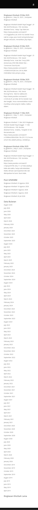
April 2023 (7, 335)
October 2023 (8, 315)
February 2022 (9, 380)
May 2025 (7, 254)
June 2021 (7, 406)
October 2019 (8, 471)
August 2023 (8, 322)
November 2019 (9, 468)
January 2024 (8, 306)
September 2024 (9, 279)
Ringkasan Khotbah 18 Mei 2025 (16, 79)
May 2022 (7, 370)
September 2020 (9, 435)
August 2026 (8, 205)
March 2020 (8, 455)
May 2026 (7, 214)
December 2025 (9, 231)
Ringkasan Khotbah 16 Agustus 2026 (16, 186)
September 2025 (9, 241)
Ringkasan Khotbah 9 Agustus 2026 (16, 190)
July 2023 (7, 325)
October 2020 (8, 432)
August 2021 (8, 400)
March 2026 (8, 221)
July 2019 (7, 481)
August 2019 (8, 478)
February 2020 (9, 458)
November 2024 (9, 273)
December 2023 (9, 309)
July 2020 (7, 442)
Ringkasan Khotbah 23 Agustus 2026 (16, 183)
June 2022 (7, 367)
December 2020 (9, 426)
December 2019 (9, 465)
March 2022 (8, 377)
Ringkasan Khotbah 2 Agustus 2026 (16, 193)
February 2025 (9, 263)
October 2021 (8, 393)
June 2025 (7, 250)
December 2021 (9, 387)
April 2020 (7, 452)
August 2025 (8, 244)
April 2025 (7, 257)
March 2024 (8, 299)
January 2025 (8, 266)
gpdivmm (9, 17)
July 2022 (7, 364)
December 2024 (9, 270)
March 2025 (8, 260)
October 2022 (8, 354)
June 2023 (7, 328)
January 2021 (8, 422)
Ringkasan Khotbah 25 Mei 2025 (16, 46)
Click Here (11, 499)
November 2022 (9, 351)
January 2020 (8, 461)
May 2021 (7, 409)
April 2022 (7, 374)
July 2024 (7, 286)
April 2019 (7, 491)
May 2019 (7, 487)
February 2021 (9, 419)
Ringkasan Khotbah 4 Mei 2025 (16, 146)
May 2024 (7, 293)
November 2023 (9, 312)
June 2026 (7, 211)
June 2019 (7, 484)
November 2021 (9, 390)
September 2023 (9, 318)
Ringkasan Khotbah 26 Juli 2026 (14, 196)
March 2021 (8, 416)
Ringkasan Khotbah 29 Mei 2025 (16, 15)
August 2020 (8, 439)
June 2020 (7, 445)
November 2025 (9, 234)
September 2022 (9, 357)
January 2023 (8, 344)
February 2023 (9, 341)
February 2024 (9, 302)
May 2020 (7, 448)
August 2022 (8, 361)
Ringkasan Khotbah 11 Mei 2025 (16, 113)
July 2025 (7, 247)
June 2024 (7, 289)
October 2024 (8, 276)
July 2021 (7, 403)
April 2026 (7, 218)
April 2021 (7, 413)
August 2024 (8, 283)
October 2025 (8, 237)
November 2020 (9, 429)
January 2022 (8, 383)
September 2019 (9, 474)
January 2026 (8, 228)
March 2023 (8, 338)
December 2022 (9, 348)
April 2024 (7, 296)
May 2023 (7, 331)
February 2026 (9, 224)
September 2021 (9, 396)
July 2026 (7, 208)
